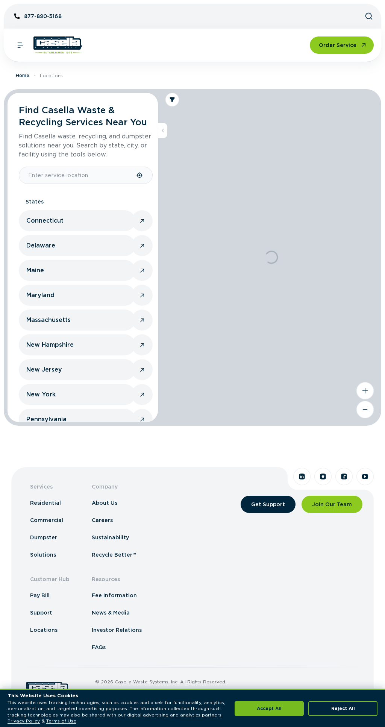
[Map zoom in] (365, 390)
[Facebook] (344, 476)
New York (41, 394)
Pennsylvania (46, 419)
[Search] (368, 16)
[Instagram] (323, 476)
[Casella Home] (57, 45)
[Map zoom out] (365, 409)
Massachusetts (48, 319)
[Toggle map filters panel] (172, 99)
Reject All (343, 708)
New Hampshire (50, 344)
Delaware (40, 245)
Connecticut (45, 220)
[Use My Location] (140, 175)
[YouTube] (365, 476)
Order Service (337, 45)
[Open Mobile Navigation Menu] (20, 45)
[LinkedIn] (302, 476)
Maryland (40, 295)
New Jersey (44, 369)
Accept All (269, 708)
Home (22, 75)
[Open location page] (142, 220)
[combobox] (77, 175)
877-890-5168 (43, 16)
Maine (35, 270)
